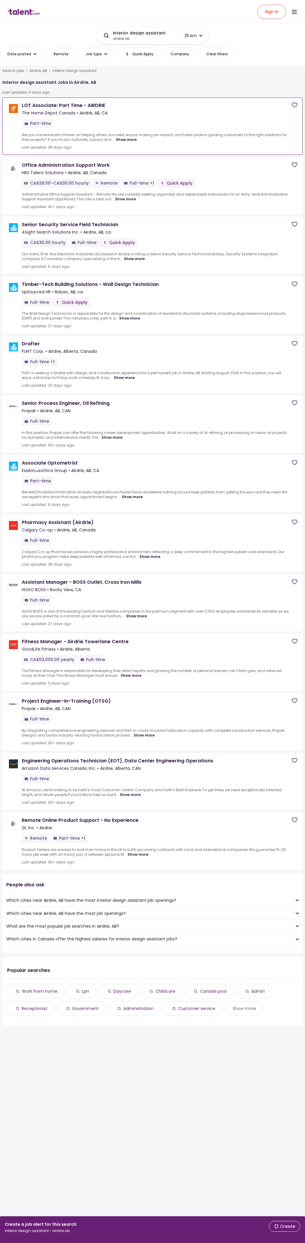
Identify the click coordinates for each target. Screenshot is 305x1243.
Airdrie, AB (38, 71)
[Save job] (295, 105)
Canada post (213, 991)
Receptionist (35, 1008)
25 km (190, 36)
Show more (126, 139)
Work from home (39, 991)
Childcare (165, 991)
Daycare (122, 991)
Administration (138, 1008)
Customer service (196, 1008)
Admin (258, 991)
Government (85, 1008)
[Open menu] (294, 11)
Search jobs (13, 71)
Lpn (85, 991)
